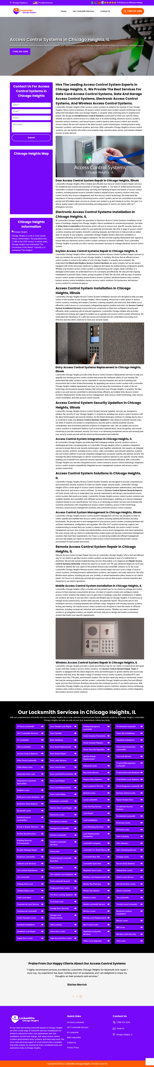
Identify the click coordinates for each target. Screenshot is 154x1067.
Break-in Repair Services (27, 827)
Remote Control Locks (125, 793)
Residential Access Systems (124, 808)
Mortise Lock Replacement (94, 918)
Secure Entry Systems (125, 863)
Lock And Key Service (92, 807)
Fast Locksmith (56, 868)
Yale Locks (120, 941)
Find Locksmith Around (60, 881)
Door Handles (56, 733)
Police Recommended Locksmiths (125, 748)
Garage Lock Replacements (56, 916)
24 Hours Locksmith (25, 726)
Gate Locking (55, 925)
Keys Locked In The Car (93, 786)
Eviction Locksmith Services (58, 843)
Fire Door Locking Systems (61, 895)
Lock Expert (88, 813)
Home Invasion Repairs (93, 743)
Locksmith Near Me (91, 857)
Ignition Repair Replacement (89, 757)
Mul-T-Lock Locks (90, 925)
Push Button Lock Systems (127, 779)
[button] (73, 996)
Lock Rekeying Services (93, 827)
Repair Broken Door (124, 800)
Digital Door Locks (25, 938)
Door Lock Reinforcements (61, 774)
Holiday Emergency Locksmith (91, 727)
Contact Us (105, 11)
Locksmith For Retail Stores (95, 850)
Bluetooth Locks (24, 811)
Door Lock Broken (57, 767)
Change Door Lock (25, 884)
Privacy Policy (73, 1047)
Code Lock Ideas (24, 897)
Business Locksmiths (26, 857)
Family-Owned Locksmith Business (60, 859)
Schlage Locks (122, 857)
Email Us (120, 1028)
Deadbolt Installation (26, 925)
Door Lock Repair (57, 781)
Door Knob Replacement (60, 747)
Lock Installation (90, 820)
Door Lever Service (58, 760)
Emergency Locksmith (59, 828)
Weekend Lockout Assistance (124, 912)
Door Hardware (56, 740)
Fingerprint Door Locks (60, 888)
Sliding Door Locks (124, 870)
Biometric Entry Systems (27, 804)
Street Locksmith (123, 891)
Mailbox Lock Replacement (94, 877)
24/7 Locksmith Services (27, 733)
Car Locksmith (23, 877)
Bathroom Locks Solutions (28, 797)
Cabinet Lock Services (26, 863)
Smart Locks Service (125, 877)
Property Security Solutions (128, 773)
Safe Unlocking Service (126, 850)
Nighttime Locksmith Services (92, 932)
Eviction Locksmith (58, 835)
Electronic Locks (57, 815)
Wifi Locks (120, 927)
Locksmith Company (91, 843)
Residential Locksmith (125, 816)
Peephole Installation (125, 740)
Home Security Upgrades (94, 749)
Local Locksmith (90, 800)
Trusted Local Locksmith (126, 904)
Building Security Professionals (24, 841)
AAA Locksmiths (24, 747)
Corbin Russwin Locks (26, 918)
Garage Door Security (59, 908)
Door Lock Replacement (60, 788)
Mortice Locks (89, 911)
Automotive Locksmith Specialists (26, 782)
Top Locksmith (122, 897)
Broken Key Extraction (26, 834)
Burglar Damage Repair (27, 850)
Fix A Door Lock (56, 902)
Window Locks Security (126, 934)
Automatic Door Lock (26, 774)
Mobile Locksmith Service (94, 904)
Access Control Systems (27, 754)
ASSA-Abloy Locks (25, 767)
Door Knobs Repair (58, 754)
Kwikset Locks (89, 793)
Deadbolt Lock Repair (26, 931)
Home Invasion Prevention (94, 736)
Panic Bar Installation (125, 733)
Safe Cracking (122, 836)
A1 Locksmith (23, 740)
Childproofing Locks (25, 891)
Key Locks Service (91, 773)
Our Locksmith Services (83, 11)
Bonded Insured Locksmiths (24, 818)
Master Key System (91, 891)
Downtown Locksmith (59, 801)
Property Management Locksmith (125, 764)
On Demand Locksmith (126, 726)
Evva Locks (54, 851)
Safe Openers (122, 843)
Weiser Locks (122, 921)
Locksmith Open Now (92, 863)
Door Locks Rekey (57, 794)
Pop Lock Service (123, 756)
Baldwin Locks (23, 790)
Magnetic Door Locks (92, 870)
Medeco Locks (89, 897)
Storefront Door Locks (125, 884)
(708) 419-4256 (134, 11)
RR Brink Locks (122, 830)
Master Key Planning (92, 884)
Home (63, 11)
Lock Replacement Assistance (91, 835)
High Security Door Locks (61, 938)
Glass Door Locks (57, 931)
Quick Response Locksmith (128, 786)
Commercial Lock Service (28, 904)
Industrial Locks (90, 766)
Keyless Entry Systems (92, 779)
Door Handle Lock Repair (61, 726)
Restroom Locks (123, 823)
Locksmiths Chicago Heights (77, 1064)
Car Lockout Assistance (27, 870)
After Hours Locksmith (26, 760)
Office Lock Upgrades (92, 941)
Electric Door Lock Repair (61, 808)
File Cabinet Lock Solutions (61, 874)
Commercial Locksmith (27, 911)
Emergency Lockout (58, 821)
